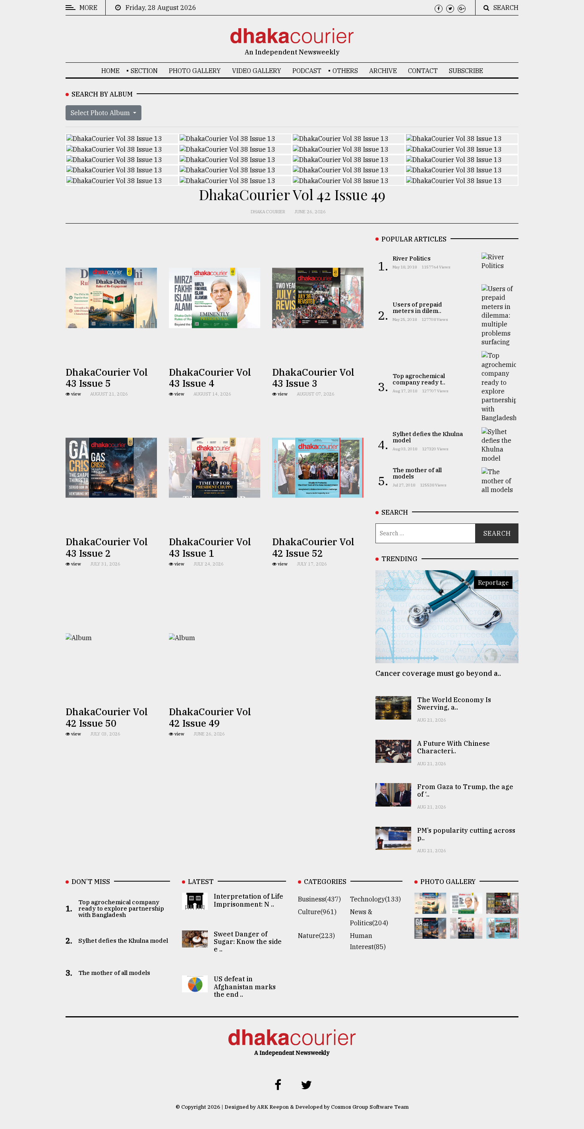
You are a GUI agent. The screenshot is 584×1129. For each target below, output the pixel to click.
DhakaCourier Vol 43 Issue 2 (107, 547)
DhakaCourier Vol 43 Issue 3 (313, 378)
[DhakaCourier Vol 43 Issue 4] (466, 908)
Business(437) (319, 899)
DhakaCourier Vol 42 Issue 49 (210, 717)
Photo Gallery (195, 71)
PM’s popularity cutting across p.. (466, 834)
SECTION (144, 71)
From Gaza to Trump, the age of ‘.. (465, 790)
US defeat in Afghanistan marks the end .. (245, 986)
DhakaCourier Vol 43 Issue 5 (107, 378)
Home (110, 71)
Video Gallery (256, 71)
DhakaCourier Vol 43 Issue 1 (210, 547)
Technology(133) (375, 899)
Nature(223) (316, 936)
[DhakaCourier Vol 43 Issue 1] (466, 933)
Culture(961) (317, 912)
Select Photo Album (101, 113)
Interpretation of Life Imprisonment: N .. (248, 900)
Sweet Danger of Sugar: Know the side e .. (248, 941)
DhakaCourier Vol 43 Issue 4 (210, 378)
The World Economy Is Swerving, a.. (454, 703)
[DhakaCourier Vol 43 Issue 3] (502, 908)
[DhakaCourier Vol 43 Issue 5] (430, 908)
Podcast (306, 71)
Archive (383, 71)
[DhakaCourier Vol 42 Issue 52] (502, 933)
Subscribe (466, 71)
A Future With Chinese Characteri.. (453, 747)
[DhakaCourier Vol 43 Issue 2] (430, 933)
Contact (423, 71)
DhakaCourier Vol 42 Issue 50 (107, 717)
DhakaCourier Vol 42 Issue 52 (313, 547)
